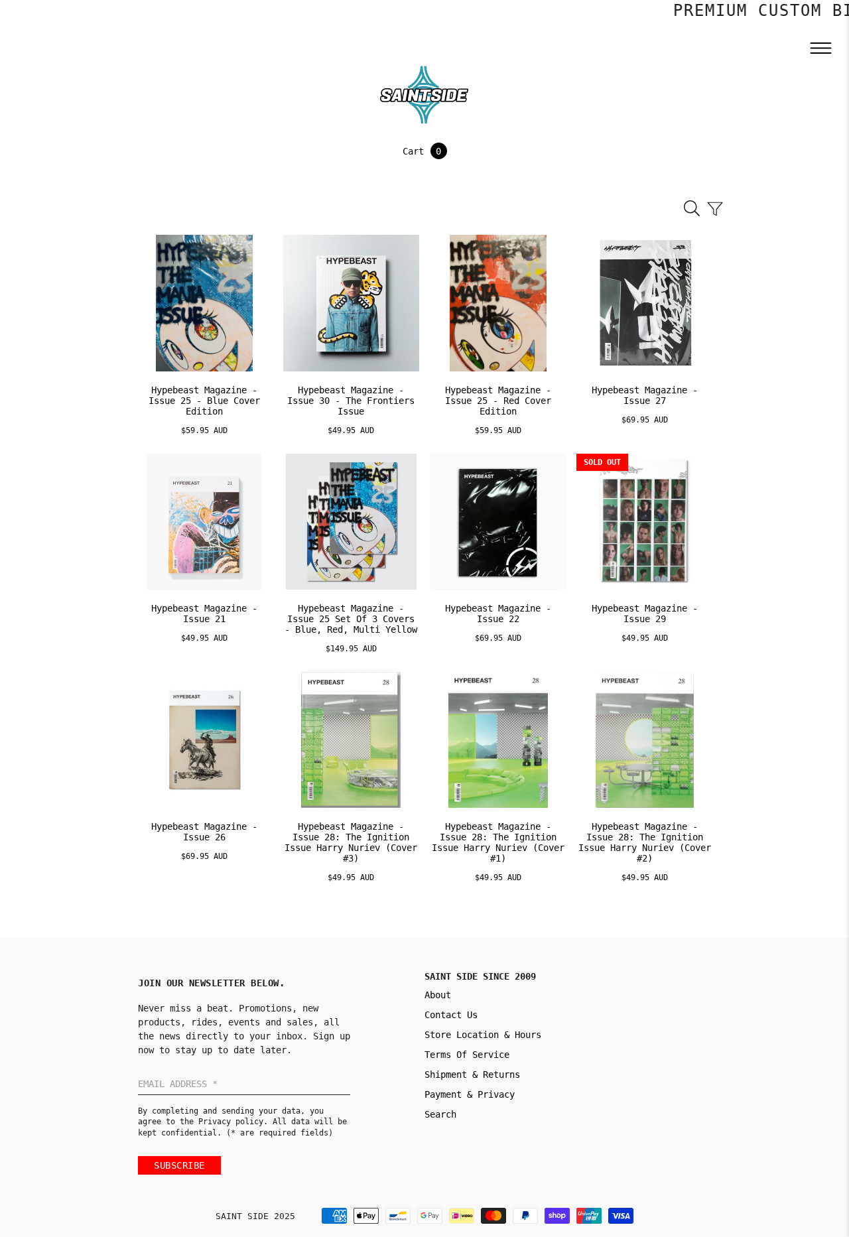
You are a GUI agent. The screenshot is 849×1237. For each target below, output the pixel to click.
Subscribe (179, 1165)
